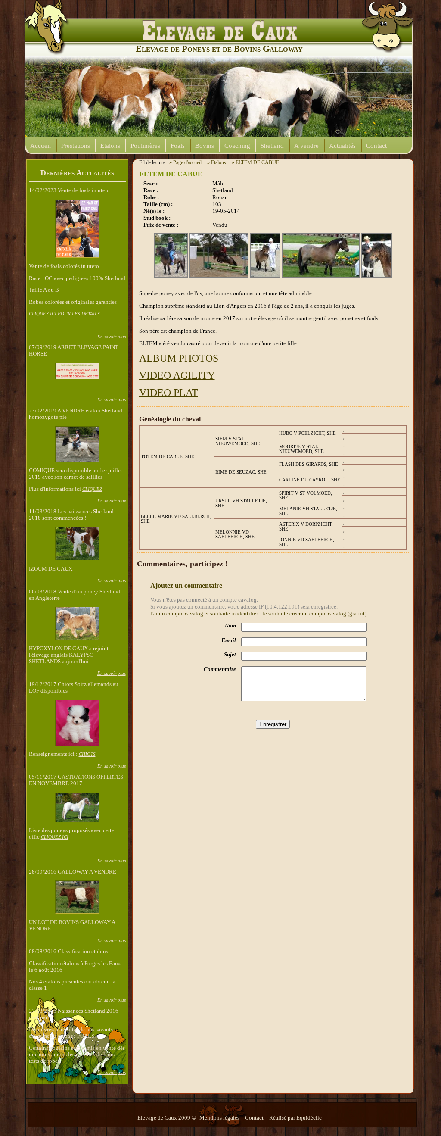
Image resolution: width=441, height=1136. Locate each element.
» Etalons (216, 162)
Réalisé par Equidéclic (295, 1118)
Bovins (204, 145)
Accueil (40, 145)
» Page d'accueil (185, 162)
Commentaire (220, 669)
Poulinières (145, 145)
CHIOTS (87, 754)
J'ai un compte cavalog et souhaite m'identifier (204, 613)
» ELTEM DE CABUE (255, 162)
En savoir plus (111, 336)
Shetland (272, 145)
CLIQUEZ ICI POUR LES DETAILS (64, 313)
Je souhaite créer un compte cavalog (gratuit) (314, 613)
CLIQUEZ (92, 489)
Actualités (342, 145)
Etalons (110, 145)
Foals (178, 145)
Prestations (75, 145)
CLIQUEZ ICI (54, 837)
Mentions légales (220, 1118)
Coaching (237, 145)
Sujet (230, 655)
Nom (230, 626)
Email (228, 640)
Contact (376, 145)
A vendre (306, 145)
